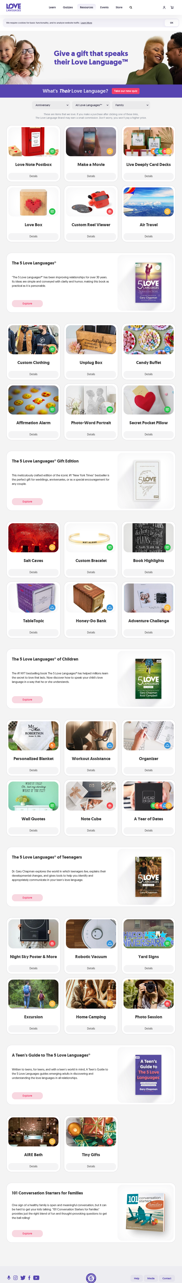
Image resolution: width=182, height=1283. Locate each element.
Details (34, 176)
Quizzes (68, 7)
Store (119, 7)
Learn (52, 7)
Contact (166, 1278)
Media (150, 1278)
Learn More (86, 22)
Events (104, 7)
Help (136, 1278)
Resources (86, 7)
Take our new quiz (125, 91)
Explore (27, 303)
